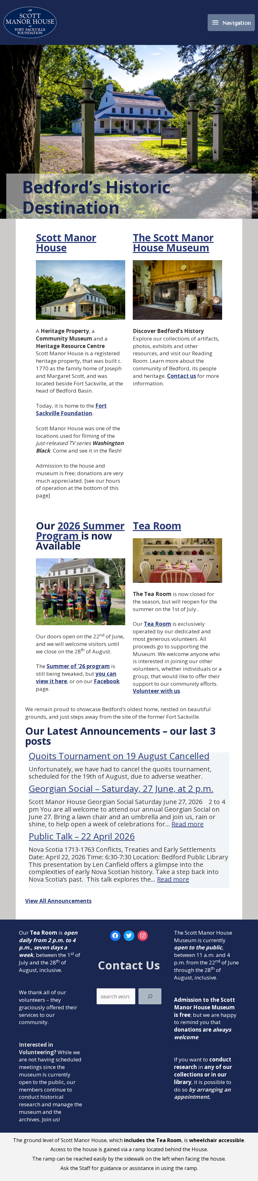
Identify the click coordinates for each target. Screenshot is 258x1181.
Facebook (107, 681)
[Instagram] (143, 936)
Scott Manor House (66, 242)
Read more (187, 824)
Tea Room (157, 525)
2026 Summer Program (80, 530)
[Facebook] (115, 936)
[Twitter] (129, 936)
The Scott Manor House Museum (173, 242)
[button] (177, 560)
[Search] (149, 996)
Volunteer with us (156, 691)
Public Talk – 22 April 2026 (82, 836)
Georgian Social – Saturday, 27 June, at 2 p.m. (121, 788)
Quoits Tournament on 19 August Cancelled (119, 756)
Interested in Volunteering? (37, 1048)
